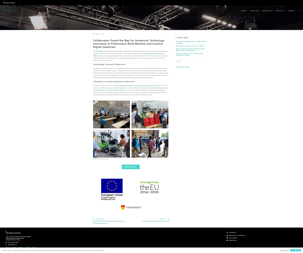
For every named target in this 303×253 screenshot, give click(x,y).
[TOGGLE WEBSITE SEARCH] (299, 10)
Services (27, 247)
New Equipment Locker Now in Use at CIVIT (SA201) (190, 46)
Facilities (13, 247)
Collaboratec (99, 51)
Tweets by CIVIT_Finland (182, 67)
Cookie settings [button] (284, 250)
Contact (34, 247)
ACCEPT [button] (293, 250)
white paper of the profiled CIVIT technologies (111, 90)
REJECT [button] (298, 250)
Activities (20, 247)
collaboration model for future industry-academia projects (137, 85)
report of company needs (160, 88)
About (7, 247)
